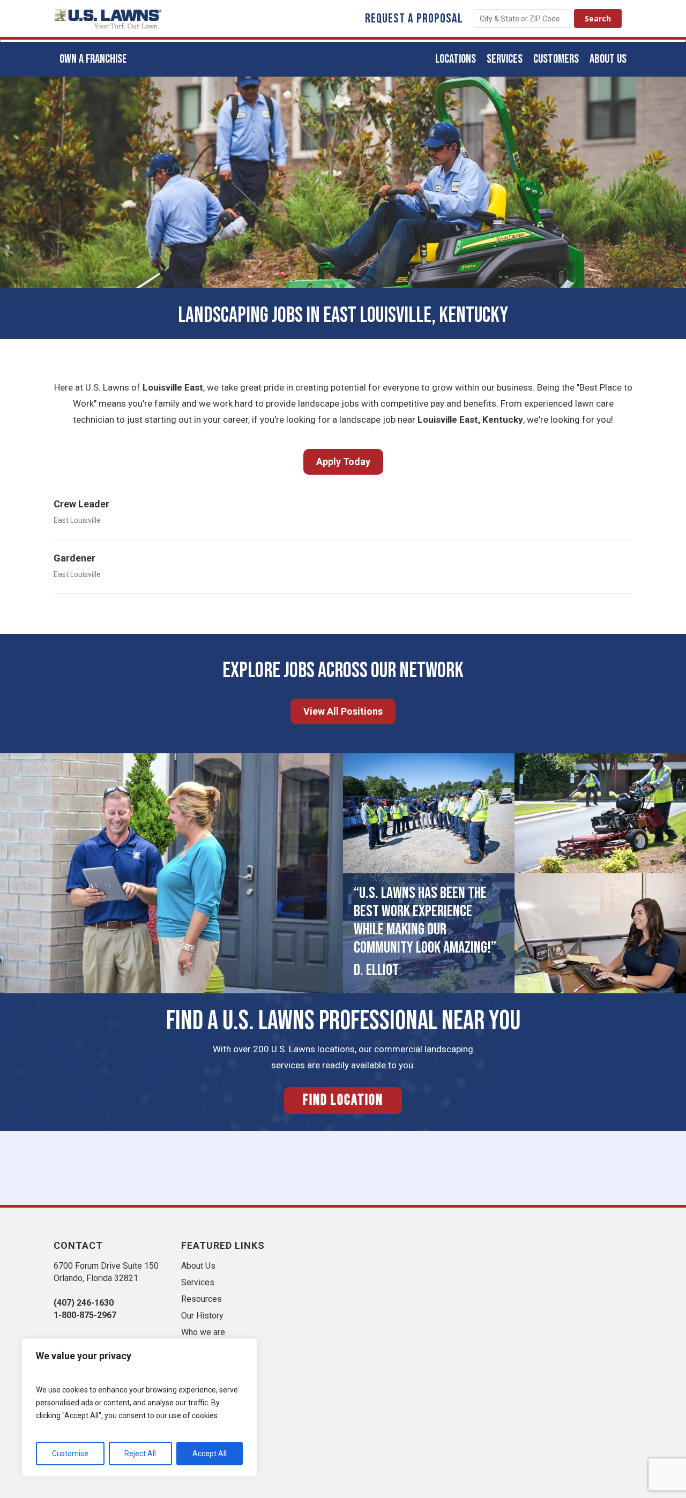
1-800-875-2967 (85, 1315)
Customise (70, 1453)
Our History (202, 1315)
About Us (198, 1266)
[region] (139, 1407)
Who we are (203, 1332)
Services (197, 1282)
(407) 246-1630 (84, 1303)
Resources (201, 1299)
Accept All (209, 1453)
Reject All (140, 1453)
